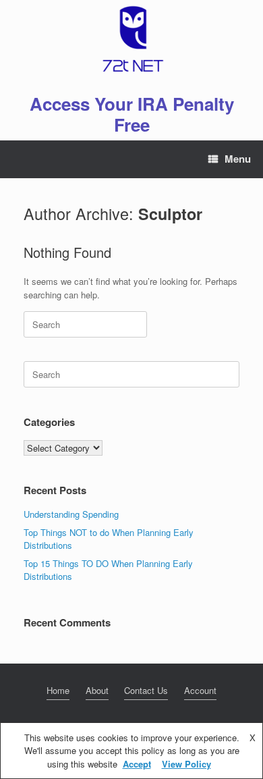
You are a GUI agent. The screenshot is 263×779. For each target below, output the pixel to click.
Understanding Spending (71, 514)
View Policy (186, 763)
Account (200, 690)
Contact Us (146, 690)
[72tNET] (131, 39)
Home (58, 690)
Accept (137, 763)
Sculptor (170, 214)
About (97, 690)
